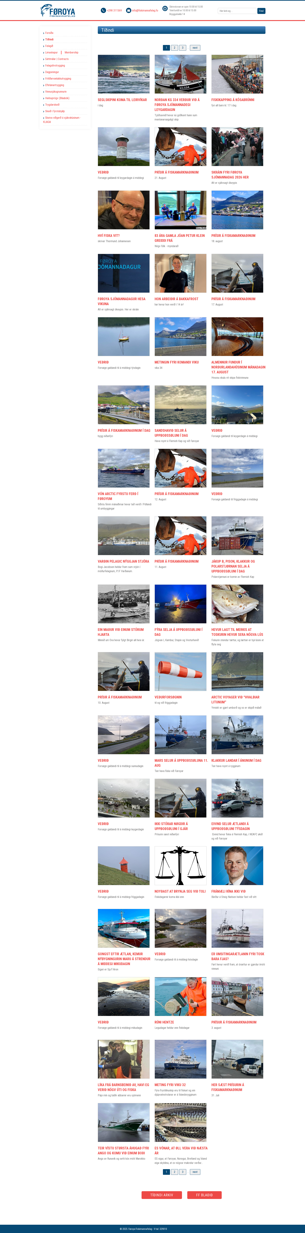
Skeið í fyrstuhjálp (55, 111)
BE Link (176, 1229)
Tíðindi (49, 39)
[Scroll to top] (297, 1225)
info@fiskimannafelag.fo (145, 10)
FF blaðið (204, 1195)
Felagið (49, 46)
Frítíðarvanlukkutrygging (58, 78)
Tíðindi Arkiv (161, 1195)
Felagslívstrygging (55, 65)
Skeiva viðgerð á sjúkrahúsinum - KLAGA (62, 120)
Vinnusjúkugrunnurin (56, 91)
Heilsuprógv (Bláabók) (57, 98)
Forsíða (49, 33)
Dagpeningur (52, 72)
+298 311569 (114, 10)
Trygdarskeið (52, 104)
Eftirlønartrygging (54, 85)
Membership (71, 52)
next (195, 47)
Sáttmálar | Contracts (57, 59)
